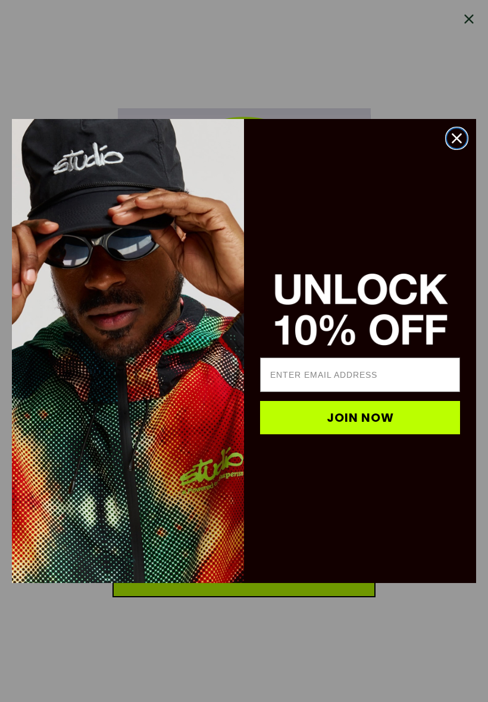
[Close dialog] (456, 138)
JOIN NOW (360, 417)
